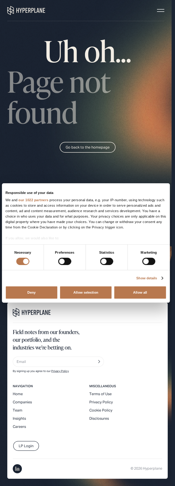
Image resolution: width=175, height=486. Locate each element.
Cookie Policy (100, 410)
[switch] (64, 261)
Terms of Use (100, 394)
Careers (19, 427)
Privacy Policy (60, 371)
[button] (160, 10)
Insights (19, 419)
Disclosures (99, 419)
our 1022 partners (33, 200)
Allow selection (85, 292)
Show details (146, 278)
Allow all (140, 292)
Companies (22, 402)
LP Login (26, 446)
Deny (31, 292)
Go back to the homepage (88, 147)
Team (17, 410)
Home (18, 394)
